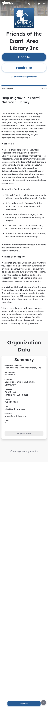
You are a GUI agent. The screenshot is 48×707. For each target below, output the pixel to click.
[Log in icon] (38, 3)
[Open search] (34, 3)
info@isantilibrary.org (15, 409)
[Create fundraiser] (29, 3)
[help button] (43, 702)
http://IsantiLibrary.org (16, 416)
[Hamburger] (43, 3)
